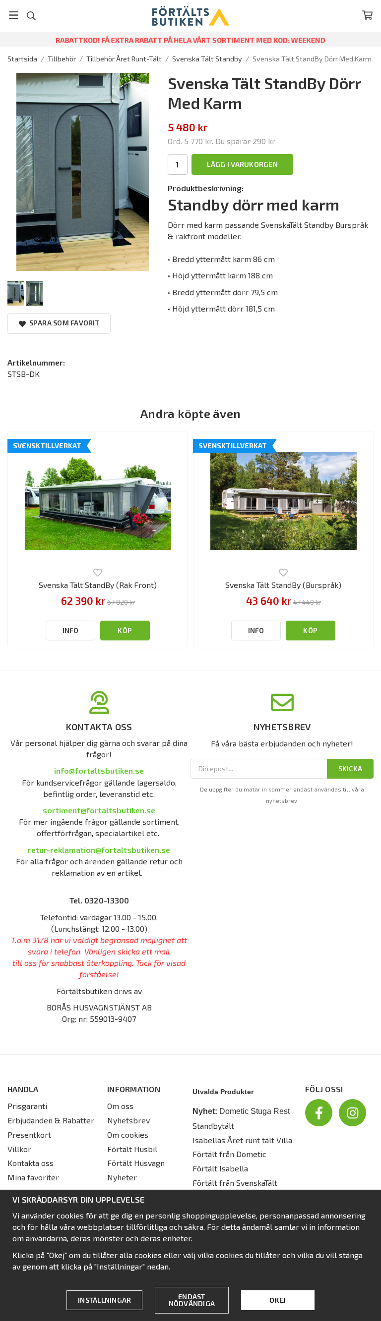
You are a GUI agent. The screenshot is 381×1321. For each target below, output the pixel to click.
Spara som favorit (62, 322)
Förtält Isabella (220, 1168)
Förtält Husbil (132, 1149)
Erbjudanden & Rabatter (50, 1120)
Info (71, 630)
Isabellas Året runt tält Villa (242, 1140)
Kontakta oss (30, 1162)
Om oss (120, 1105)
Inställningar (104, 1300)
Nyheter (122, 1177)
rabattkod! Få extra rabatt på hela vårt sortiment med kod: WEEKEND (190, 39)
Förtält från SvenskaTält (234, 1182)
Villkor (19, 1149)
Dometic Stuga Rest (254, 1111)
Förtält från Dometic (229, 1154)
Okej (277, 1300)
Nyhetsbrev (128, 1120)
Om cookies (127, 1134)
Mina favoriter (33, 1177)
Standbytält (213, 1125)
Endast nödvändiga (192, 1300)
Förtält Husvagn (136, 1162)
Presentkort (29, 1134)
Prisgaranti (27, 1105)
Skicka (350, 768)
